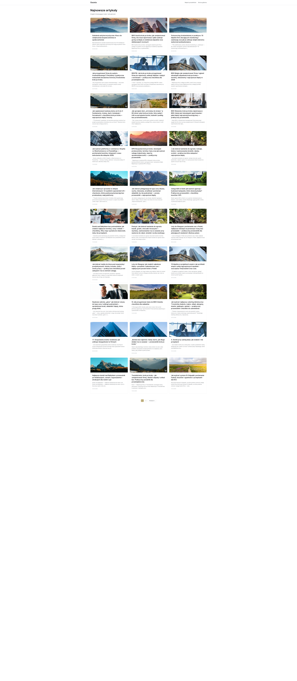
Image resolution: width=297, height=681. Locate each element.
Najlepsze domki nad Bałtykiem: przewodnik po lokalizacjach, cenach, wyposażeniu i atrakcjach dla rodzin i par (108, 377)
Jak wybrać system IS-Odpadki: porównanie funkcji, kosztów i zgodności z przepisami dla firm (187, 377)
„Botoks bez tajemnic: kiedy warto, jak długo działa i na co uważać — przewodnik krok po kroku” (148, 342)
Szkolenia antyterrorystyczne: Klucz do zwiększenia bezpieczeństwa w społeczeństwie (107, 38)
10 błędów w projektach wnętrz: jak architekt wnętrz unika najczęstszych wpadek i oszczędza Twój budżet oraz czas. (188, 266)
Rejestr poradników (190, 2)
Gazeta (93, 2)
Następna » (152, 400)
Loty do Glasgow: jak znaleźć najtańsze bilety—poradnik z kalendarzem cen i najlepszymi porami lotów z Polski (146, 266)
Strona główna (202, 2)
